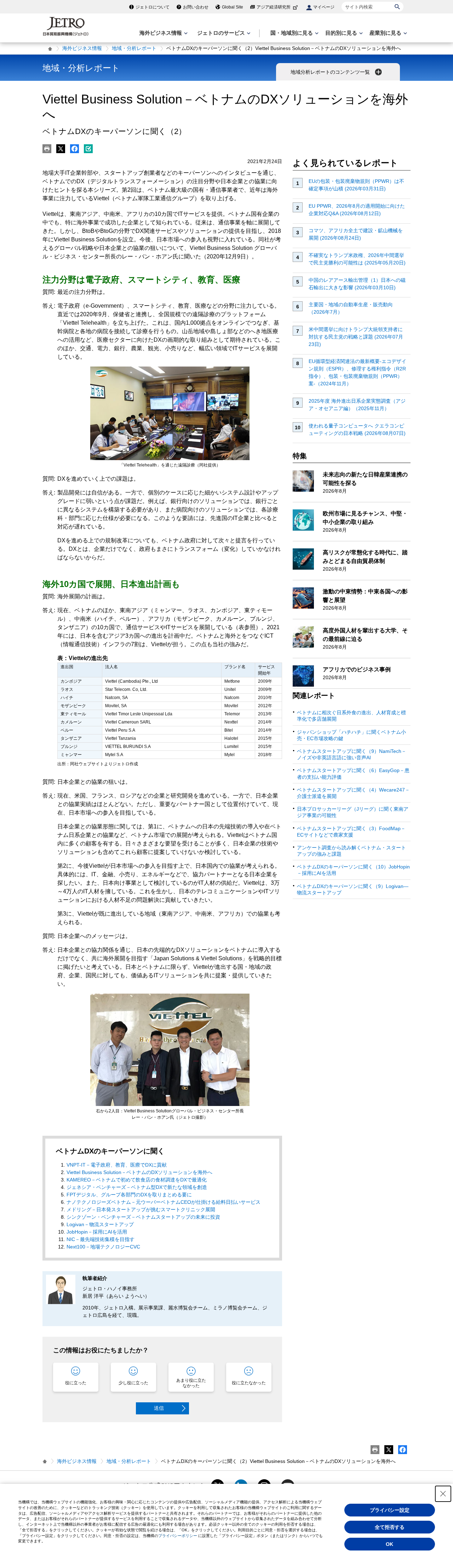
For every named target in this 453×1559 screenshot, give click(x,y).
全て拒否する (390, 1527)
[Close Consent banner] (443, 1494)
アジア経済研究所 (274, 7)
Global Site (232, 7)
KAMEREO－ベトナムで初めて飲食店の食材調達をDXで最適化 (137, 1180)
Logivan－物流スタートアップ (100, 1224)
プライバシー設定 (389, 1510)
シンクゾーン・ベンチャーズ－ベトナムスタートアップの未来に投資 (143, 1217)
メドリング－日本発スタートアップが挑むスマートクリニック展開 (141, 1209)
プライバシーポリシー (177, 1535)
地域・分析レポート (134, 48)
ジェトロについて (153, 7)
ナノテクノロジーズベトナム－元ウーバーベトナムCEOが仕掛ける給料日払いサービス (163, 1202)
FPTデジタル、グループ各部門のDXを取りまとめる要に (129, 1194)
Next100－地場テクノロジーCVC (103, 1247)
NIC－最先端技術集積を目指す (100, 1239)
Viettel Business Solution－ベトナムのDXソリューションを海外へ (139, 1172)
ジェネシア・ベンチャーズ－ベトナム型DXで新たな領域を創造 (137, 1187)
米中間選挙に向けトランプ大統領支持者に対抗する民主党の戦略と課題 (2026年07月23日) (356, 336)
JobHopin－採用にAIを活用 (97, 1232)
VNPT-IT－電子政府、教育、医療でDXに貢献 (117, 1165)
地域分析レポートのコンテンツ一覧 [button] (331, 72)
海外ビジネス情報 (82, 48)
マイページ (323, 7)
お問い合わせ (195, 7)
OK (389, 1544)
